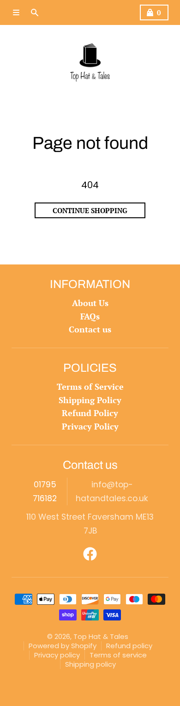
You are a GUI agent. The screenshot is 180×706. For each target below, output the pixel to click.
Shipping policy (90, 664)
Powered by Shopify (62, 646)
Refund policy (129, 646)
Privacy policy (57, 655)
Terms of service (118, 655)
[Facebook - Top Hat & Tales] (90, 554)
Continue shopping (90, 210)
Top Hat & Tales (100, 636)
